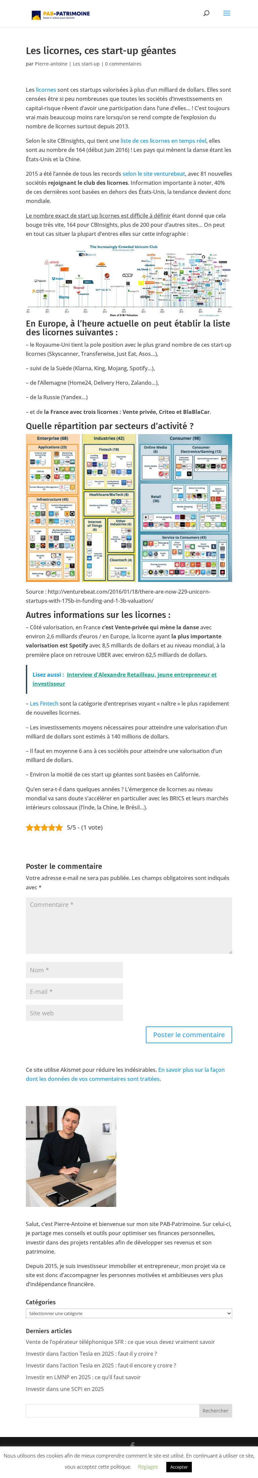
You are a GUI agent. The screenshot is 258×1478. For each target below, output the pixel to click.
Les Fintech (44, 703)
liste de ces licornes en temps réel (163, 140)
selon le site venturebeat (154, 173)
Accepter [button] (179, 1467)
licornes (46, 89)
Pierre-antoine (51, 63)
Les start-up (86, 63)
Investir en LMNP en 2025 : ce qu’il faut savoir (83, 1377)
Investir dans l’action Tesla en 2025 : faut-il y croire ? (91, 1353)
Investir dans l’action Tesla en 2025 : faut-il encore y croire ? (101, 1365)
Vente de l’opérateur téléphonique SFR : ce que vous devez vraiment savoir (120, 1342)
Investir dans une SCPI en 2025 (65, 1389)
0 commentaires (123, 63)
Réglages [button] (148, 1466)
